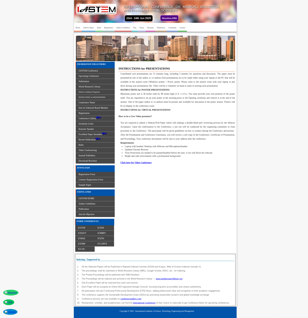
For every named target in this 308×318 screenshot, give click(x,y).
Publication (161, 28)
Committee (172, 28)
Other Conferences (88, 221)
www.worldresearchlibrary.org (169, 279)
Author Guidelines (123, 28)
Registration (108, 28)
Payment (150, 28)
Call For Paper (88, 28)
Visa (134, 28)
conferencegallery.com (130, 299)
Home (78, 28)
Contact (182, 28)
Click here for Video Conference (136, 162)
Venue (141, 28)
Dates (99, 28)
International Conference (144, 303)
